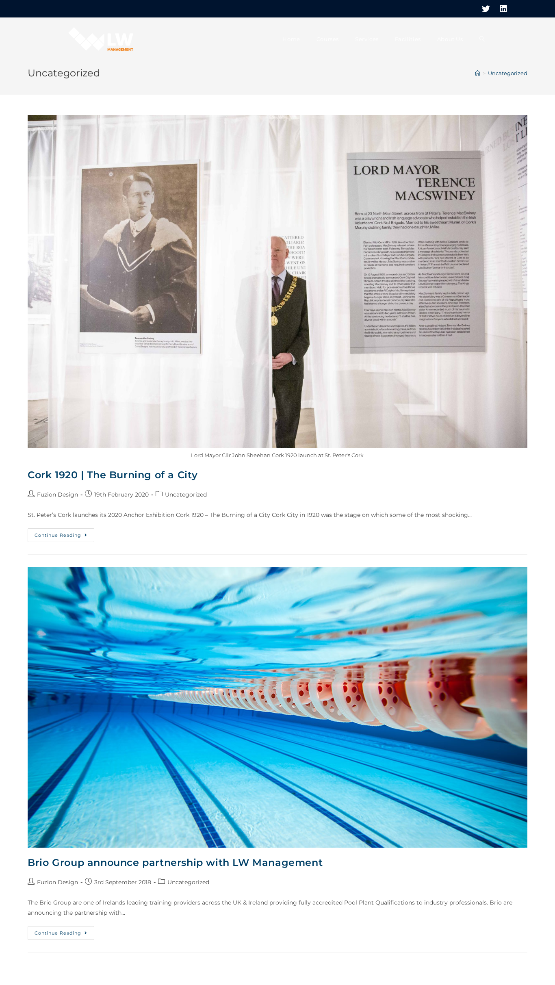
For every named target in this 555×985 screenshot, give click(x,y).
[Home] (477, 73)
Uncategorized (186, 494)
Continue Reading (64, 537)
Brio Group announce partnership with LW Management (175, 862)
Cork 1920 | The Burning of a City (113, 475)
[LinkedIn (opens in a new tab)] (501, 9)
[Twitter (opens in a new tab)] (486, 9)
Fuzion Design (57, 494)
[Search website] (482, 39)
